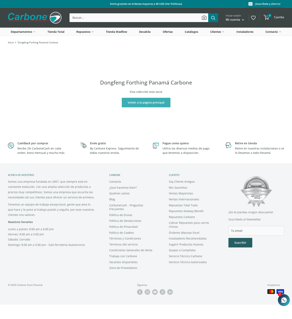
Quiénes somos (119, 193)
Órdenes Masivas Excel (184, 233)
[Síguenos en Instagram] (147, 292)
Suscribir (240, 242)
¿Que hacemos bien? (123, 187)
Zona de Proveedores (123, 268)
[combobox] (139, 17)
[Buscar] (213, 17)
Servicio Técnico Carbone (185, 256)
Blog (112, 199)
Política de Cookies (121, 233)
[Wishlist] (253, 17)
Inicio (11, 42)
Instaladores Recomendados (188, 238)
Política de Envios (120, 215)
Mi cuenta (233, 19)
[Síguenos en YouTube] (155, 292)
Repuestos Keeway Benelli (186, 211)
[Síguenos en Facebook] (140, 292)
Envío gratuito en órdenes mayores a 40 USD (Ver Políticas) (146, 4)
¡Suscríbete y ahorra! (267, 4)
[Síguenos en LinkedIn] (170, 292)
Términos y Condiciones (125, 238)
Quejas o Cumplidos (182, 250)
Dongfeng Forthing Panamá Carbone (38, 42)
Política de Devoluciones (125, 221)
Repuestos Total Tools (183, 205)
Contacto (115, 181)
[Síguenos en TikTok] (162, 292)
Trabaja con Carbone (123, 256)
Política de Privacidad (123, 227)
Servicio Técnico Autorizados (188, 262)
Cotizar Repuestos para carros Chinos (189, 225)
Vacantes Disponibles (123, 262)
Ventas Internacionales (184, 199)
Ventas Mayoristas (181, 193)
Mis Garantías (178, 187)
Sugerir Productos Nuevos (186, 244)
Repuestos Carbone (182, 217)
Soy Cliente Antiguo (182, 181)
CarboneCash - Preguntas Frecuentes (126, 207)
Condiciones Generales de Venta (130, 250)
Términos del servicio (123, 244)
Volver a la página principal (146, 102)
